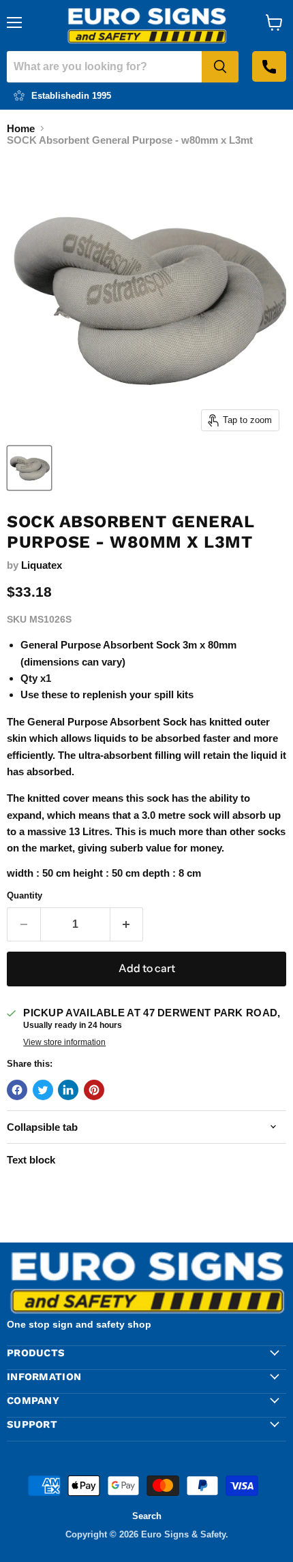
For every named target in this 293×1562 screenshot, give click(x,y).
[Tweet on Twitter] (43, 1090)
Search (146, 1516)
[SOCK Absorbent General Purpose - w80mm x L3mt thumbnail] (29, 468)
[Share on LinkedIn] (68, 1090)
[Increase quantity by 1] (127, 924)
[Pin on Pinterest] (94, 1090)
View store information (64, 1042)
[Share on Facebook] (17, 1090)
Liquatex (41, 565)
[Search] (220, 66)
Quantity (24, 895)
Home (21, 128)
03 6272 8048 (269, 66)
